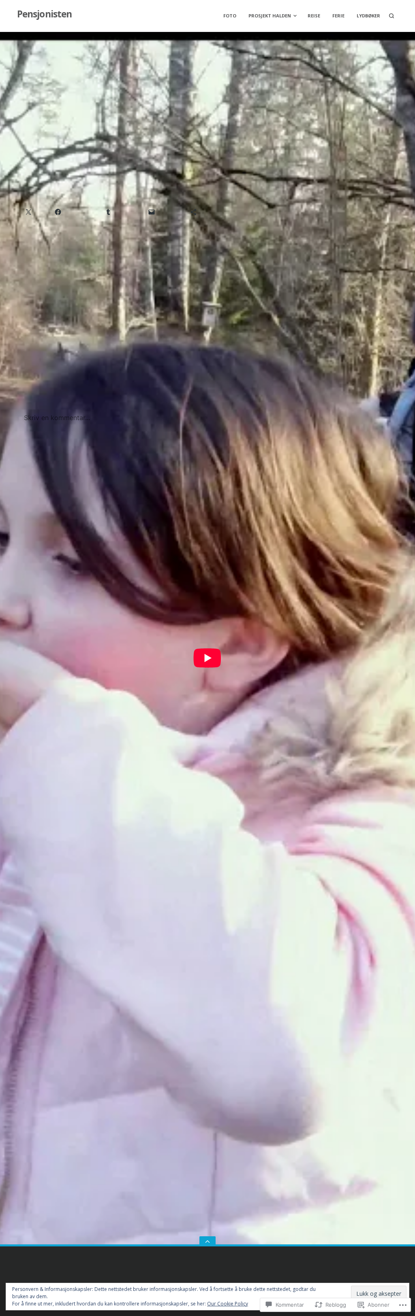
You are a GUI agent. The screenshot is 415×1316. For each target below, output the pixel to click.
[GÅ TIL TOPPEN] (207, 1241)
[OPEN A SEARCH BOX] (391, 15)
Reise (314, 16)
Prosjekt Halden (269, 16)
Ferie (338, 16)
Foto (229, 16)
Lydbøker (368, 16)
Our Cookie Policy (227, 1303)
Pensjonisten (44, 14)
